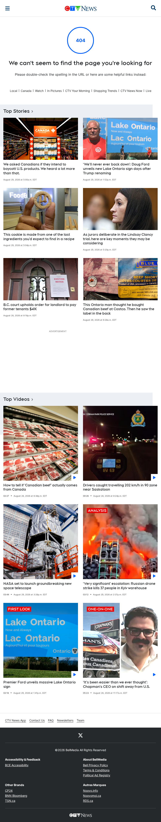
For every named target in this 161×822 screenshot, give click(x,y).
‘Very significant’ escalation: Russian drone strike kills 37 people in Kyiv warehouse (119, 586)
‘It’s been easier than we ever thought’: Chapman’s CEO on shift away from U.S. (116, 684)
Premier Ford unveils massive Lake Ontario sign (39, 684)
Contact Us (37, 720)
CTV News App (15, 720)
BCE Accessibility (17, 765)
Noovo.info (90, 790)
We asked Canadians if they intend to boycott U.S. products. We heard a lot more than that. (39, 168)
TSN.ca (10, 800)
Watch (39, 91)
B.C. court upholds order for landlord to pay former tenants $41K (39, 307)
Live (148, 91)
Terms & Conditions (96, 770)
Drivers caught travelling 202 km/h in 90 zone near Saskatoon (120, 487)
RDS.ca (88, 800)
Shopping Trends (105, 91)
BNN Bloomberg (16, 795)
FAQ (51, 720)
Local (13, 91)
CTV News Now (131, 91)
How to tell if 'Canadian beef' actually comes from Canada (40, 487)
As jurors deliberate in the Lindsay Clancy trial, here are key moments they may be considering (118, 239)
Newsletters (65, 720)
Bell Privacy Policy (95, 765)
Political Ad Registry (96, 775)
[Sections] (7, 8)
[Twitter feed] (80, 735)
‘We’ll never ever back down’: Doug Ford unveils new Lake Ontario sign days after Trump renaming (117, 168)
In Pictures (54, 91)
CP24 (9, 790)
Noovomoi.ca (92, 795)
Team (80, 720)
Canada (26, 91)
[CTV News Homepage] (80, 8)
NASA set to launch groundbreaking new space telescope (37, 586)
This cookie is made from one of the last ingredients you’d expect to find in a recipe (38, 237)
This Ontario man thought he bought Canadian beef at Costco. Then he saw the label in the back (118, 309)
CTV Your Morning (77, 91)
